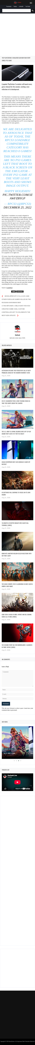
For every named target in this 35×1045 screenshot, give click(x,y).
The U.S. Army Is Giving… (10, 753)
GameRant (9, 288)
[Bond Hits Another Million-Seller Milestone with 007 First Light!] (17, 541)
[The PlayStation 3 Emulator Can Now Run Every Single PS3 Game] (17, 73)
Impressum (19, 1041)
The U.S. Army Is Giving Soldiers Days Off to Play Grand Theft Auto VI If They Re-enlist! (16, 432)
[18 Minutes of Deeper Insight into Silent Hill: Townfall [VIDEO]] (17, 510)
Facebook (8, 6)
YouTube (27, 6)
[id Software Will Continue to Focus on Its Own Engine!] (17, 480)
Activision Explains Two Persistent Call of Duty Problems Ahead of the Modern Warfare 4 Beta (16, 371)
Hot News (5, 722)
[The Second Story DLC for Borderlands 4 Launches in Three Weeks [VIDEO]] (17, 632)
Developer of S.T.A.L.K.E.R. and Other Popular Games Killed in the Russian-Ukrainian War (16, 299)
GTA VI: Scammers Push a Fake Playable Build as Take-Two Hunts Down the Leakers (16, 402)
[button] (14, 761)
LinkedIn (21, 6)
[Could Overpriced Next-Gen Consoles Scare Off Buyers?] (17, 449)
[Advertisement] (17, 32)
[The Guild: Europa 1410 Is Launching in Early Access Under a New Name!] (17, 571)
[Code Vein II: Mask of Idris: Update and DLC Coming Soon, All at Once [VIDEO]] (17, 602)
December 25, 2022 (17, 207)
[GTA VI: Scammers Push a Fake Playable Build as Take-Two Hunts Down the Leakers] (17, 388)
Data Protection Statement (28, 1041)
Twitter (15, 6)
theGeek (17, 335)
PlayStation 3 (20, 291)
